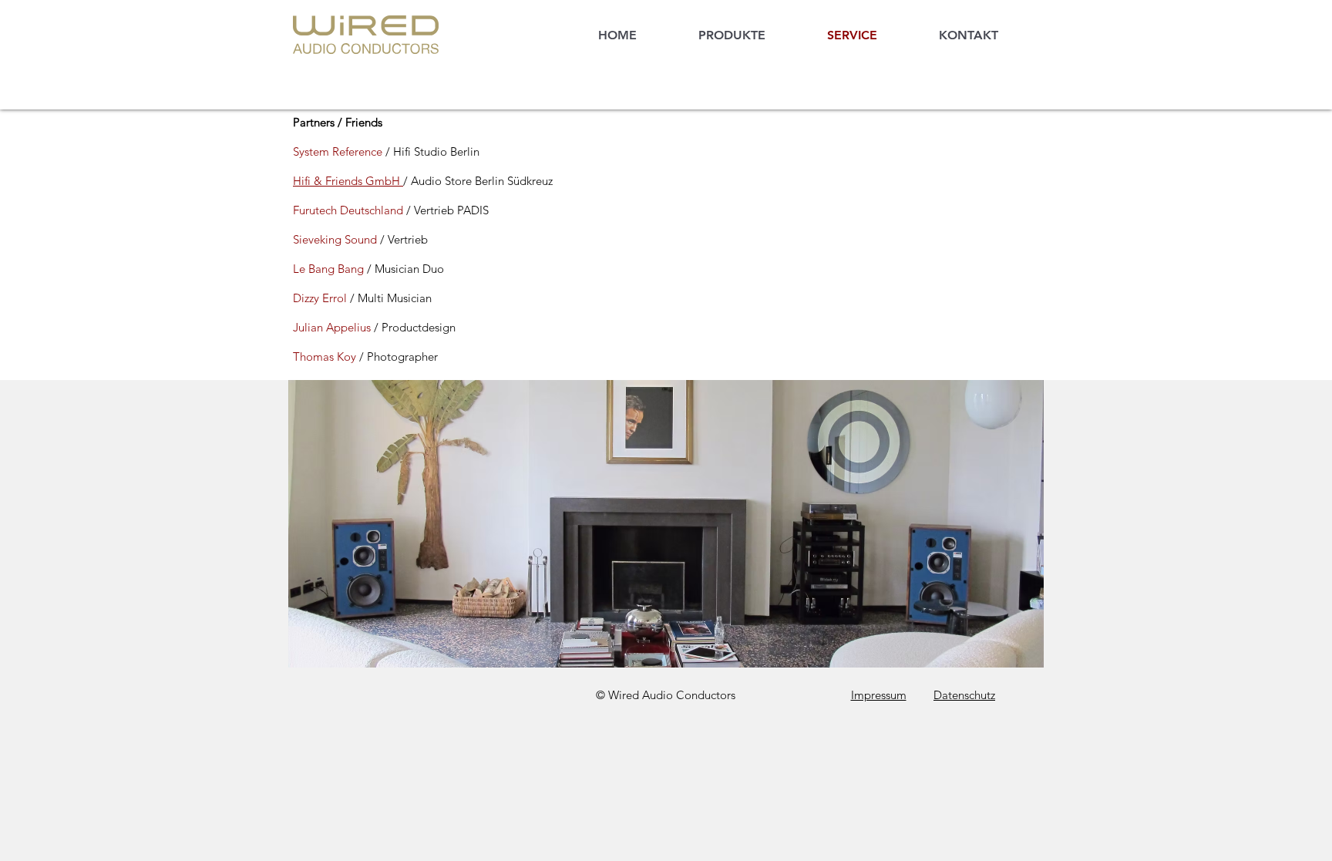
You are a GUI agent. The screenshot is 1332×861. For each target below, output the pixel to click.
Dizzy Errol (321, 298)
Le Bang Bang (328, 268)
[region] (666, 524)
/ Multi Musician (391, 298)
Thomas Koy (326, 356)
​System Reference (337, 151)
